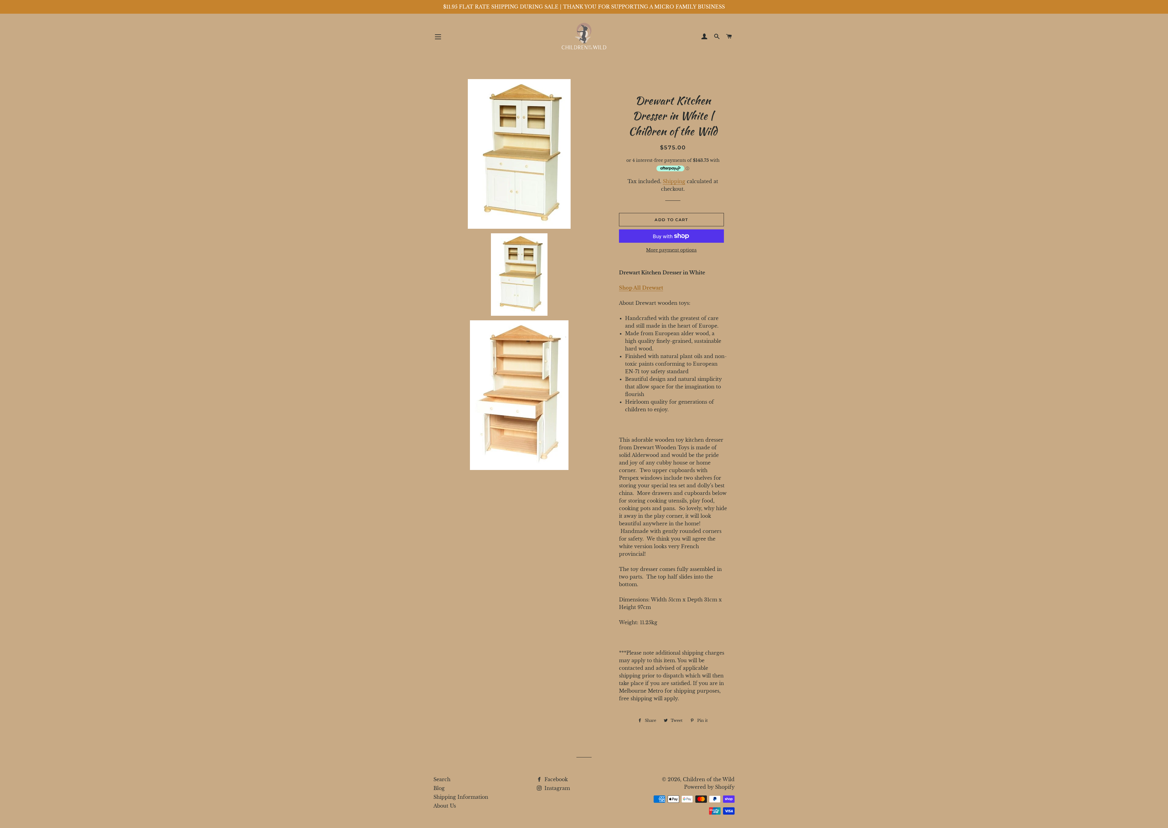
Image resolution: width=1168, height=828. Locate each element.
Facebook (555, 779)
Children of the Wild (709, 779)
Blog (439, 788)
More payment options (671, 250)
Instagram (556, 788)
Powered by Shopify (709, 787)
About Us (444, 806)
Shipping (674, 181)
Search (441, 779)
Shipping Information (460, 797)
